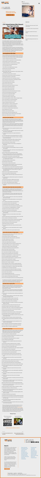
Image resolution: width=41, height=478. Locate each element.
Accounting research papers (25, 456)
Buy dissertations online (24, 448)
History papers (23, 457)
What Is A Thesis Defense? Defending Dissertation (32, 35)
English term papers (33, 454)
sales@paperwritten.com (7, 8)
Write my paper (33, 449)
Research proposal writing (34, 455)
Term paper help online (24, 455)
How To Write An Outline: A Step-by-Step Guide (32, 28)
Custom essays (33, 448)
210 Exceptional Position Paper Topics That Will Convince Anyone (32, 26)
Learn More (7, 468)
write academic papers (20, 407)
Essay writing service (34, 450)
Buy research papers (33, 447)
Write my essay (23, 450)
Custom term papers (24, 449)
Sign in (24, 1)
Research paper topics (24, 447)
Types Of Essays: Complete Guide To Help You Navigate (31, 32)
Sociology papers (23, 458)
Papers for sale (33, 456)
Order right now (10, 14)
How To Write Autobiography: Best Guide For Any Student (32, 39)
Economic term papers (24, 454)
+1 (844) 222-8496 (7, 7)
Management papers (34, 457)
